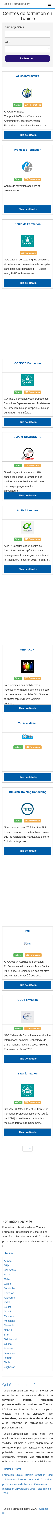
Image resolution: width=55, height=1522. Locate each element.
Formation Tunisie (12, 1474)
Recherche (26, 58)
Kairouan (9, 1293)
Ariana (7, 1260)
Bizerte (8, 1274)
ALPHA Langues (27, 510)
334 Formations (32, 465)
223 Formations (32, 539)
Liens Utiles (11, 1469)
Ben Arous (10, 1269)
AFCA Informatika (27, 76)
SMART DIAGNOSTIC (27, 436)
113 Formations (33, 1028)
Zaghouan (9, 1367)
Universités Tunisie (15, 1479)
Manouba (9, 1316)
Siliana (8, 1343)
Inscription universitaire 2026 (18, 1488)
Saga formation (28, 1073)
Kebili (7, 1302)
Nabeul (8, 1330)
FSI (27, 931)
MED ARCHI (27, 649)
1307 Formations (33, 105)
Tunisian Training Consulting (27, 792)
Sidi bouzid (10, 1339)
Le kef (7, 1306)
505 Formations (28, 253)
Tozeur (8, 1357)
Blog (50, 1474)
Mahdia (8, 1311)
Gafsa (7, 1283)
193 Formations (32, 678)
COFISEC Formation (27, 363)
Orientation (40, 1484)
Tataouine (9, 1353)
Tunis (7, 1362)
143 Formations (32, 821)
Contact (43, 1508)
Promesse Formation (27, 149)
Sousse (8, 1348)
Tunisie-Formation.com (16, 3)
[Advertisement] (27, 325)
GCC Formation (27, 999)
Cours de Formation (28, 224)
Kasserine (9, 1297)
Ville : (8, 42)
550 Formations (32, 179)
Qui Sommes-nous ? (18, 1385)
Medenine (9, 1320)
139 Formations (33, 955)
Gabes (7, 1279)
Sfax (6, 1334)
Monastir (9, 1325)
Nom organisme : (15, 27)
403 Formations (32, 392)
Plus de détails (28, 134)
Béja (6, 1265)
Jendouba (9, 1288)
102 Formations (32, 1102)
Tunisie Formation (35, 1474)
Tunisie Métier (27, 723)
